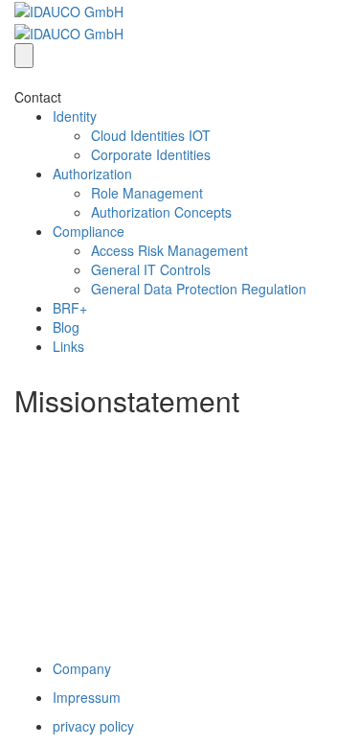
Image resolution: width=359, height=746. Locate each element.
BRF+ (70, 307)
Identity (75, 116)
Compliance (88, 231)
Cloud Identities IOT (151, 135)
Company (82, 668)
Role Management (147, 192)
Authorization (92, 173)
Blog (66, 327)
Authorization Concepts (161, 211)
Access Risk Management (169, 250)
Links (68, 346)
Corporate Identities (151, 154)
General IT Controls (151, 269)
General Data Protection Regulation (198, 288)
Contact (37, 96)
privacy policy (93, 725)
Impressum (87, 697)
